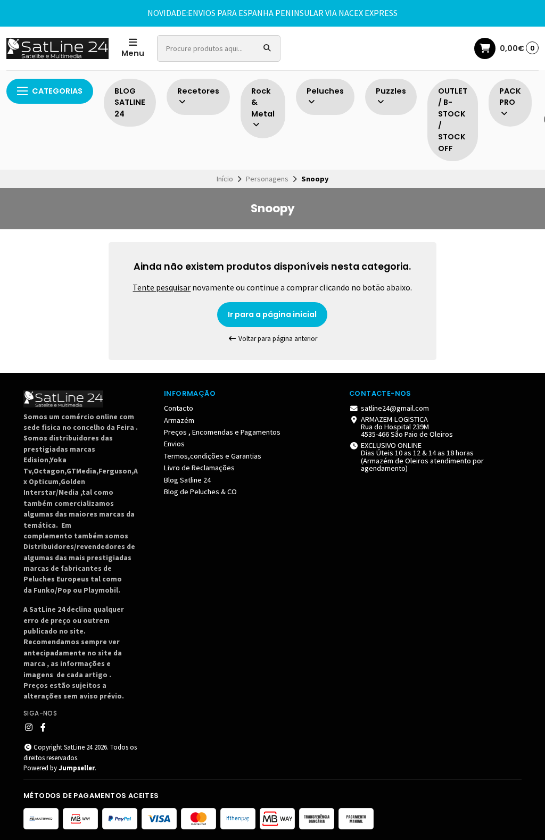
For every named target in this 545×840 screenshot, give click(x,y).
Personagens (267, 179)
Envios (174, 443)
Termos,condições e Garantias (212, 456)
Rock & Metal (263, 102)
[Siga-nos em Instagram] (28, 727)
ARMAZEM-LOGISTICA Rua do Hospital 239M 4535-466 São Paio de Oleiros (407, 426)
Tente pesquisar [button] (162, 287)
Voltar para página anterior (277, 338)
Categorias (57, 91)
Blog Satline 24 (187, 480)
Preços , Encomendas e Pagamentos (222, 432)
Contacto (178, 408)
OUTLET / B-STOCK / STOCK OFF (452, 120)
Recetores (198, 91)
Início (225, 179)
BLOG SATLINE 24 (129, 102)
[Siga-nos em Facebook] (43, 727)
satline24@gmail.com (395, 408)
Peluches (325, 91)
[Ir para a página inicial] (57, 48)
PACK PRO (510, 97)
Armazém (179, 420)
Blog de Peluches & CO (200, 491)
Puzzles (391, 91)
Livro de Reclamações (199, 467)
